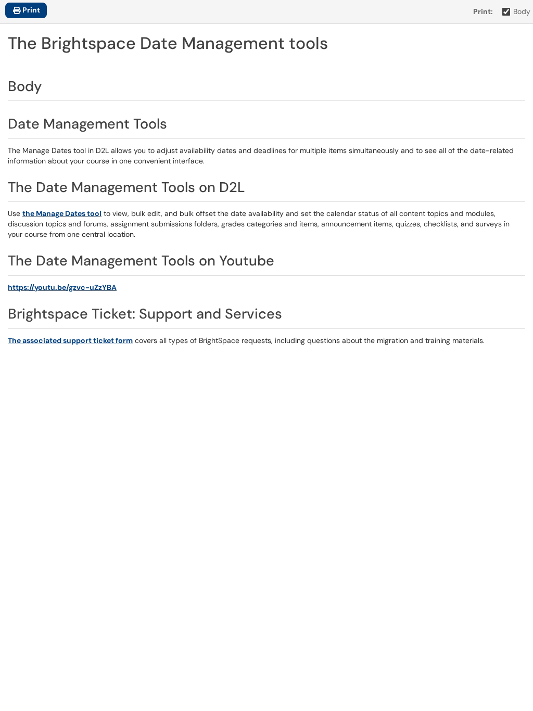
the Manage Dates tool (61, 213)
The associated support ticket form (70, 340)
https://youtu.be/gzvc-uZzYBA (62, 287)
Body (521, 11)
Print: (483, 11)
